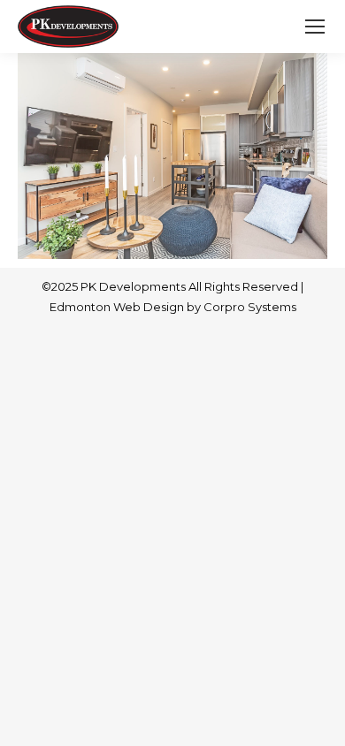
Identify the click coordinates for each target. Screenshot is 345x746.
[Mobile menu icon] (315, 26)
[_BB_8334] (172, 156)
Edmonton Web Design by (126, 307)
